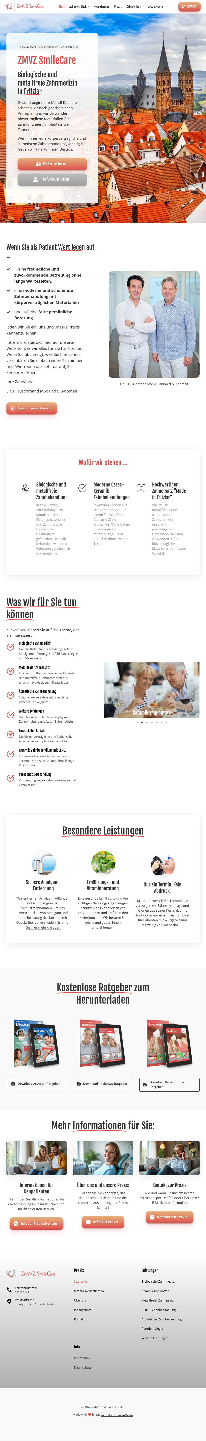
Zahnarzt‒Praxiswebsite (117, 1414)
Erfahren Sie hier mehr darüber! (48, 925)
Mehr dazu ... (174, 925)
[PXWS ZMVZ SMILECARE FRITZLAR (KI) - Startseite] (24, 7)
